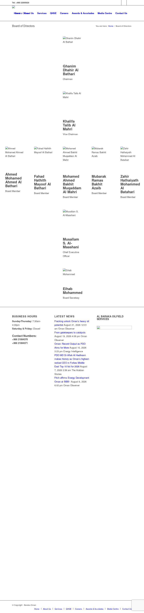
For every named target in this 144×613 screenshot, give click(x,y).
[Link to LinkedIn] (123, 2)
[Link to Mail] (129, 2)
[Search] (15, 28)
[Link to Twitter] (118, 2)
